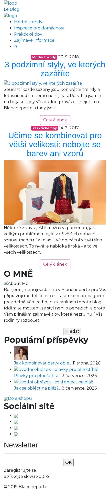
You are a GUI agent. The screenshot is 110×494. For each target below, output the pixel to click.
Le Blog (11, 9)
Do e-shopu (20, 398)
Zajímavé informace (34, 40)
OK (68, 462)
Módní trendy (28, 21)
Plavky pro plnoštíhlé (36, 375)
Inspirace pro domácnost (39, 28)
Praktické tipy (28, 34)
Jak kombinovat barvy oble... (43, 363)
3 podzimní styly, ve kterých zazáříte (55, 69)
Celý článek (55, 119)
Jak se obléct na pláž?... (38, 388)
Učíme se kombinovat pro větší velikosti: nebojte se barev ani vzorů (55, 144)
